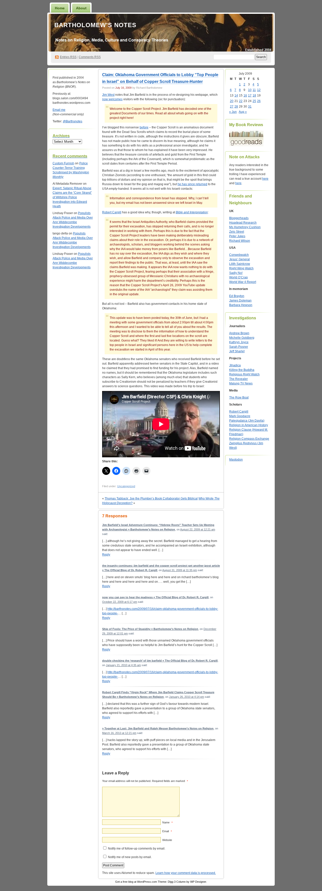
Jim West (108, 94)
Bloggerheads (239, 218)
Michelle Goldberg (241, 337)
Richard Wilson (239, 240)
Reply (106, 554)
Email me (59, 110)
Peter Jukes (237, 236)
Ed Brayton (236, 296)
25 (254, 101)
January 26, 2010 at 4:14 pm (186, 696)
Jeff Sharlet (237, 351)
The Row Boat (239, 397)
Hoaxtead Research (243, 222)
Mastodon (236, 459)
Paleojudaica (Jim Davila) (246, 420)
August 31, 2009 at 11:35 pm (179, 570)
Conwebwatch (239, 255)
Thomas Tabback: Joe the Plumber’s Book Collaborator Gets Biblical (151, 498)
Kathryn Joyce (239, 342)
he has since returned (192, 184)
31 (250, 106)
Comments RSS (90, 57)
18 (254, 95)
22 (241, 101)
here (265, 178)
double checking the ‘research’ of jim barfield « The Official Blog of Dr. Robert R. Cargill (160, 660)
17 (250, 95)
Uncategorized (126, 486)
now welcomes (112, 99)
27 (231, 106)
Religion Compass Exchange (249, 438)
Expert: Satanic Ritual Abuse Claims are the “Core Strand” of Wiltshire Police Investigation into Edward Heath (72, 197)
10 (250, 90)
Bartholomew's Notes (95, 25)
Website (167, 839)
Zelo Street (236, 231)
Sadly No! (236, 273)
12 (259, 90)
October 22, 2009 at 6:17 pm (119, 601)
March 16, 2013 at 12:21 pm (119, 732)
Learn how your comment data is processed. (185, 873)
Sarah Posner (238, 347)
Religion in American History (248, 425)
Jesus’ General (239, 259)
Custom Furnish (63, 163)
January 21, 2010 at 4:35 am (123, 665)
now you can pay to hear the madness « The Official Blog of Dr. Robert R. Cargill (155, 597)
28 (236, 106)
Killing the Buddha (241, 370)
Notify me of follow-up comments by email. (136, 848)
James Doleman (240, 300)
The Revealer (238, 379)
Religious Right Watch (244, 374)
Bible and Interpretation (192, 212)
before (144, 127)
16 (245, 95)
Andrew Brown (239, 333)
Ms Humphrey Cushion (245, 227)
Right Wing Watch (241, 268)
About (81, 8)
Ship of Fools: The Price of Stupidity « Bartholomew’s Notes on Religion (150, 628)
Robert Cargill (111, 212)
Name (167, 822)
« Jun (233, 112)
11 (254, 90)
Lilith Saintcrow (239, 264)
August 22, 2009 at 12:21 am (197, 529)
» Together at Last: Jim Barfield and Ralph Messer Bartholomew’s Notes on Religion (158, 728)
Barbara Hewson (240, 305)
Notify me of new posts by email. (130, 857)
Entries (68, 57)
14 (236, 95)
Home (60, 8)
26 (259, 101)
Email (167, 831)
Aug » (243, 112)
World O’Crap (238, 277)
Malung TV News (241, 383)
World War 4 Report (242, 282)
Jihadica (235, 365)
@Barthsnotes (72, 121)
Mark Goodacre (239, 416)
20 (231, 101)
